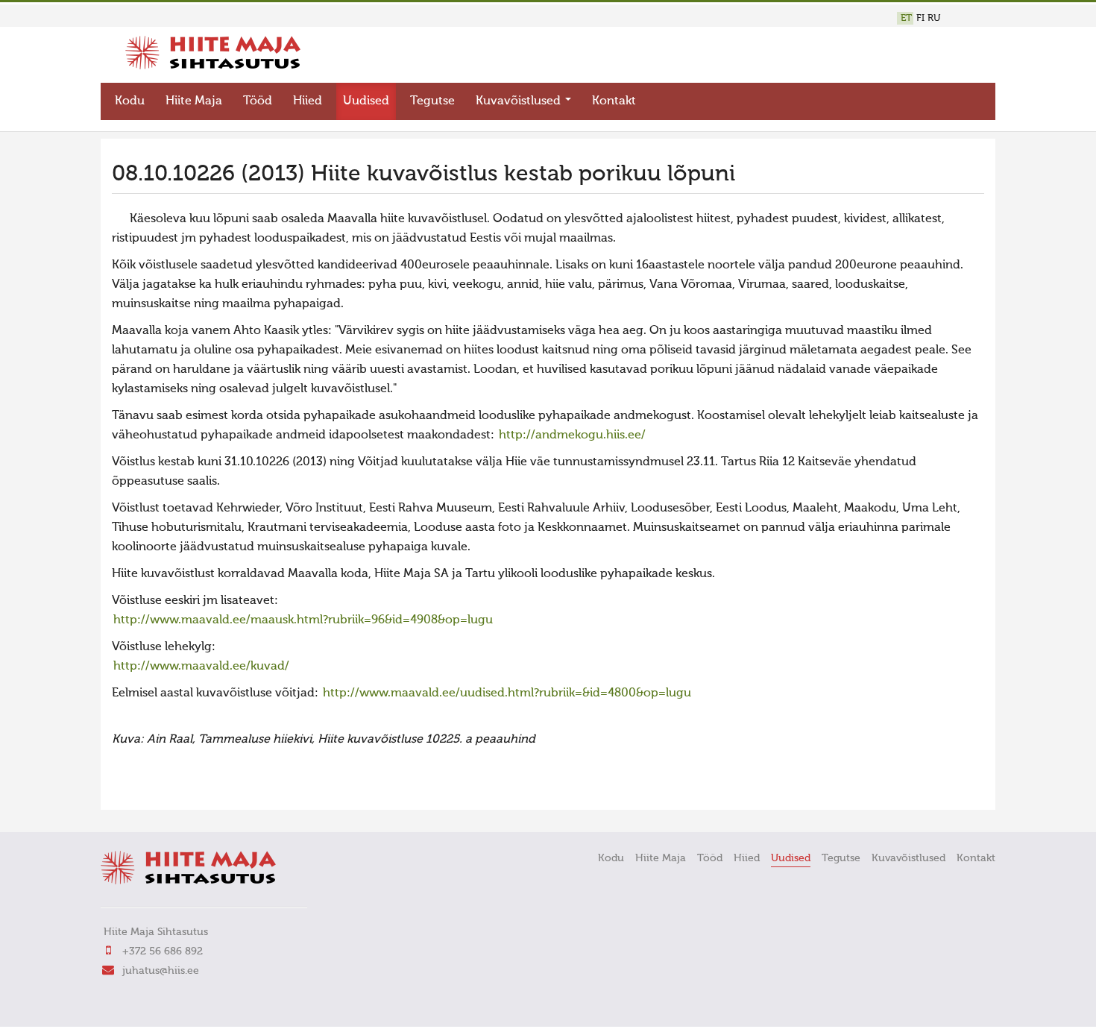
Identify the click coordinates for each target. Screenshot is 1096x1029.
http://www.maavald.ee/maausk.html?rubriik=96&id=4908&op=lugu (303, 620)
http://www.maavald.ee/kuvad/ (201, 667)
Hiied (307, 101)
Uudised (366, 101)
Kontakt (614, 101)
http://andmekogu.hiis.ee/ (572, 435)
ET (906, 18)
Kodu (130, 101)
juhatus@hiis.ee (160, 971)
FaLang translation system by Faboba (164, 789)
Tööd (257, 101)
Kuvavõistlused (520, 101)
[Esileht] (213, 66)
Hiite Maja (194, 101)
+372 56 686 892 (162, 951)
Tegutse (432, 101)
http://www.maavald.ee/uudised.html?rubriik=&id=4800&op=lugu (507, 693)
